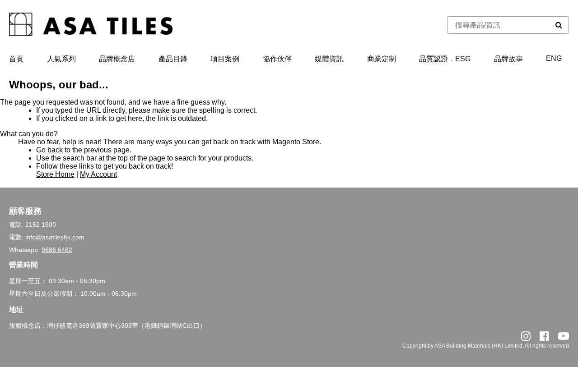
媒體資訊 (329, 59)
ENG (554, 58)
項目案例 (224, 59)
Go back (49, 150)
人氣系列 (61, 59)
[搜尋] (559, 25)
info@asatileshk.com (54, 237)
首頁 (16, 59)
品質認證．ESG (445, 59)
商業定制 (381, 59)
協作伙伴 (277, 59)
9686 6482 (57, 249)
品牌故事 (508, 59)
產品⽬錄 (172, 59)
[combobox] (498, 25)
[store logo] (90, 25)
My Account (98, 174)
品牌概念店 (117, 59)
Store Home (55, 174)
